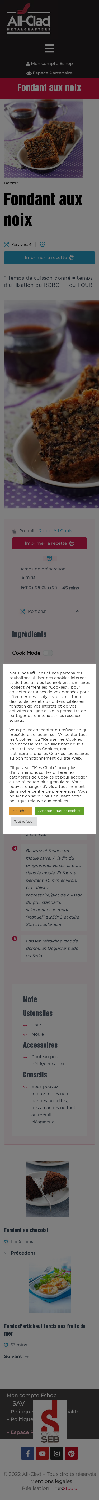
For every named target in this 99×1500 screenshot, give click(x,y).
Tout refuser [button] (24, 821)
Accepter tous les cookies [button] (59, 811)
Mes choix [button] (20, 811)
